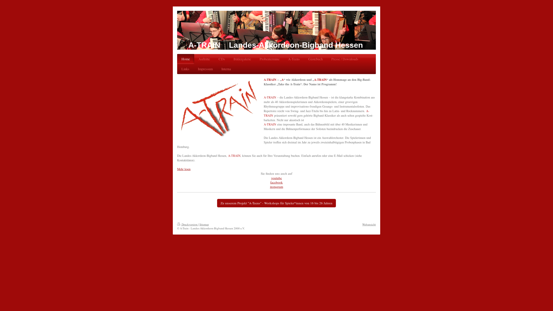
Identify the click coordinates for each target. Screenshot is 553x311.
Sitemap (204, 224)
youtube (276, 178)
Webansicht (369, 224)
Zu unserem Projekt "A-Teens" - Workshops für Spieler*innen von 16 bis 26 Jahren (276, 203)
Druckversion (189, 224)
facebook (276, 182)
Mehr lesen (184, 169)
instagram (276, 186)
